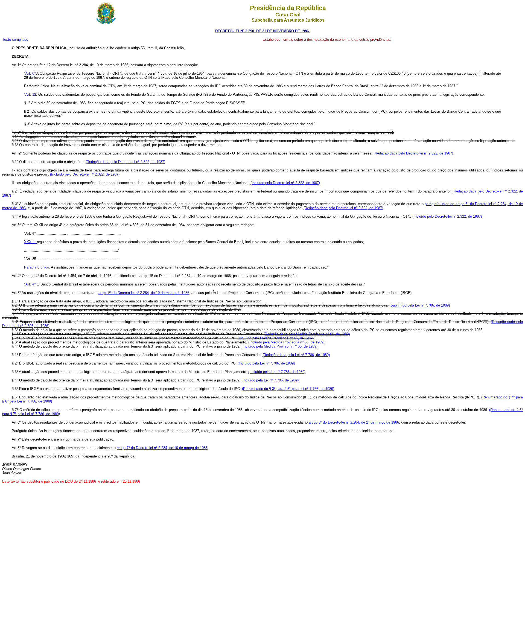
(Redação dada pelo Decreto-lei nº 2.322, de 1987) (413, 153)
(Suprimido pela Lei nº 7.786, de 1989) (419, 305)
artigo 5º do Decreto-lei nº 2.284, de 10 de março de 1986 (143, 293)
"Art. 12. (30, 94)
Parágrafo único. (37, 267)
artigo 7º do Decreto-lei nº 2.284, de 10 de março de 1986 (162, 448)
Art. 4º (31, 284)
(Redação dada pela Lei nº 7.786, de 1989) (296, 355)
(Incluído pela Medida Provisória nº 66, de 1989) (276, 338)
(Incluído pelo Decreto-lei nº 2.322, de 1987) (84, 174)
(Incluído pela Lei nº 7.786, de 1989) (266, 363)
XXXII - (30, 242)
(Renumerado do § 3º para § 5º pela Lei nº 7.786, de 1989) (288, 389)
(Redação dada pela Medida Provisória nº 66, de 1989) (307, 334)
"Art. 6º (30, 73)
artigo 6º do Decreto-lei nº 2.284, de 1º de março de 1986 (354, 422)
